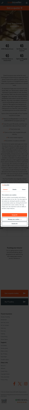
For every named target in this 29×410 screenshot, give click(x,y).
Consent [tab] (5, 189)
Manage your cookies (13, 219)
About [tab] (23, 189)
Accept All (14, 215)
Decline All (14, 223)
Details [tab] (14, 189)
